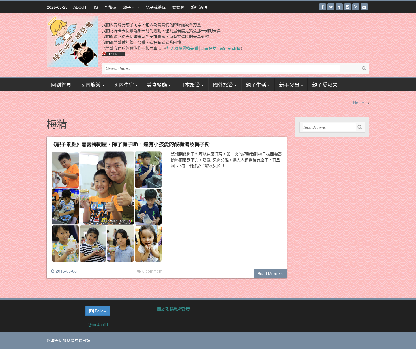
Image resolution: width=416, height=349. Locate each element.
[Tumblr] (339, 6)
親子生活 (256, 84)
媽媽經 (178, 7)
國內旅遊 (90, 84)
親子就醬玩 (156, 7)
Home (358, 103)
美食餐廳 (157, 84)
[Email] (364, 6)
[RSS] (355, 6)
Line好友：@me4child (220, 48)
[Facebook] (322, 6)
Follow (100, 311)
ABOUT (80, 7)
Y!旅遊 (110, 7)
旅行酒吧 (199, 7)
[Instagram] (347, 6)
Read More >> (270, 273)
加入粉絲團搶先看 (182, 48)
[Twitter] (330, 6)
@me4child (98, 324)
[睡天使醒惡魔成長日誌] (72, 41)
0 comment (152, 271)
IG (96, 7)
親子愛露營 (325, 84)
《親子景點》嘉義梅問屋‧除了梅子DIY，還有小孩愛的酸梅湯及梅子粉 (130, 143)
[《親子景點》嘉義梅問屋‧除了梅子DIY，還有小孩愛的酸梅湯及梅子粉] (106, 209)
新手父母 (289, 84)
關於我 (163, 309)
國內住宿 (123, 84)
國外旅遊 (223, 84)
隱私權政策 (180, 309)
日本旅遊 (190, 84)
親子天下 (131, 7)
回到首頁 (61, 84)
